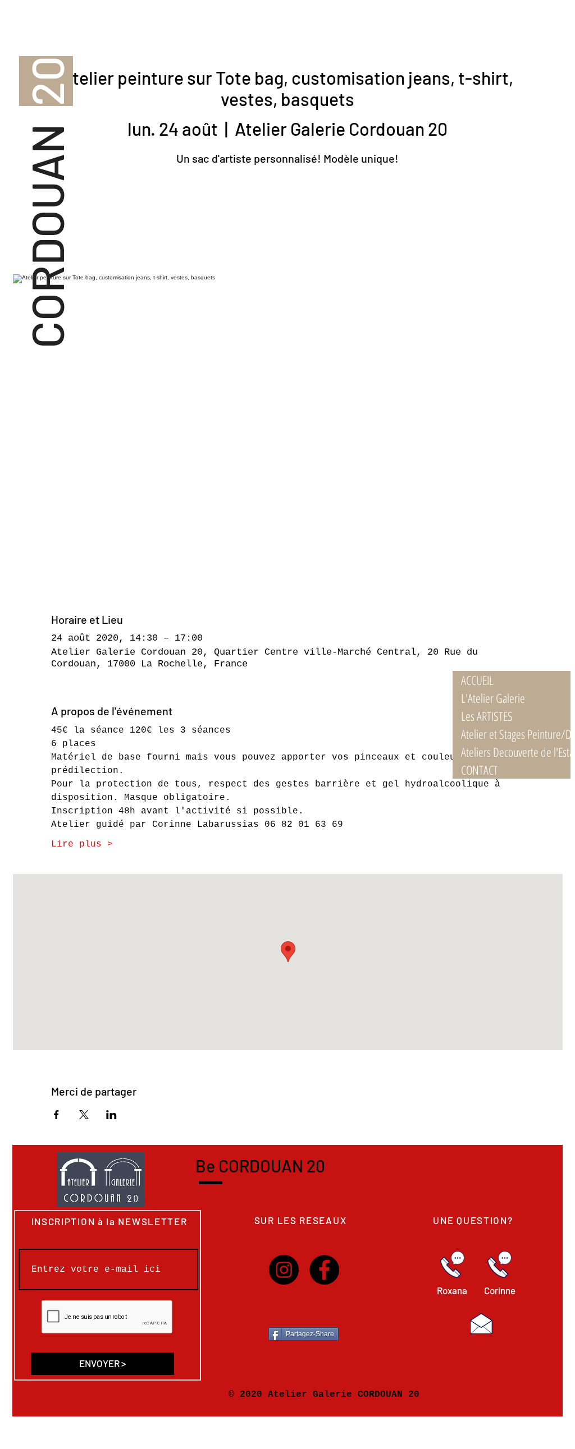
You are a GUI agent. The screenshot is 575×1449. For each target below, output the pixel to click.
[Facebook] (324, 1270)
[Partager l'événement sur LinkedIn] (111, 1114)
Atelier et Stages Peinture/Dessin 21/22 (516, 733)
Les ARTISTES (487, 715)
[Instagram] (284, 1270)
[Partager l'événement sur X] (84, 1114)
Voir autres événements (287, 222)
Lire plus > (82, 844)
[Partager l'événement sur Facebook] (56, 1114)
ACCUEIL (477, 679)
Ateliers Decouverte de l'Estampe (516, 751)
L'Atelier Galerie (493, 697)
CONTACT (479, 769)
